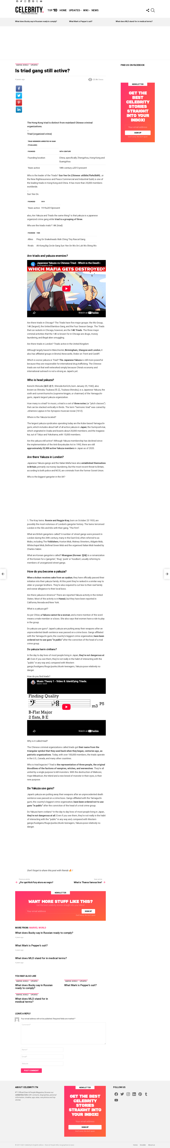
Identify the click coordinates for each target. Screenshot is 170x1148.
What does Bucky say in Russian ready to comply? (36, 21)
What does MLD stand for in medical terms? (134, 21)
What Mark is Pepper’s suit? (80, 21)
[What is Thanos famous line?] (167, 574)
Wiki (85, 10)
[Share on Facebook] (19, 89)
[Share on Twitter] (19, 95)
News (95, 10)
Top (52, 10)
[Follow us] (148, 10)
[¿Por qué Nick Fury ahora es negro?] (3, 574)
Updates (74, 10)
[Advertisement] (85, 43)
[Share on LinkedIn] (19, 109)
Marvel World (37, 927)
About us (151, 1145)
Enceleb (143, 1145)
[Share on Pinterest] (19, 102)
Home (63, 10)
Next (153, 22)
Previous (16, 22)
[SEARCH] (153, 10)
